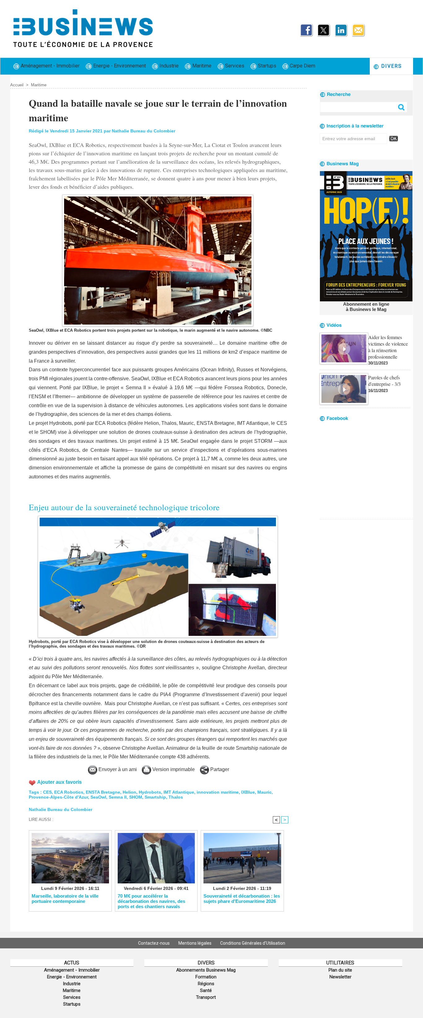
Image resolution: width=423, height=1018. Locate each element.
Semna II (118, 797)
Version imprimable (173, 769)
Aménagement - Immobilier (50, 66)
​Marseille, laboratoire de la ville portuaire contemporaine (65, 898)
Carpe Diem (302, 66)
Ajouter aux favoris (59, 782)
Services (234, 66)
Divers (390, 66)
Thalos (175, 797)
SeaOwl (98, 797)
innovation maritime (218, 792)
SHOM (135, 797)
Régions (206, 983)
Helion (129, 792)
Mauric (264, 792)
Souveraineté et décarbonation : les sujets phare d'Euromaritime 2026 (241, 898)
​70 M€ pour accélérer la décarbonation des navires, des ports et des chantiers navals (151, 901)
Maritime (201, 66)
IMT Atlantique (179, 792)
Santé (206, 990)
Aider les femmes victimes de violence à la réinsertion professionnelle (388, 347)
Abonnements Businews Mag (206, 970)
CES (47, 792)
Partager (219, 769)
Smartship (155, 797)
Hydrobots (150, 792)
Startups (266, 66)
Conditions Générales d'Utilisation (252, 943)
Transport (206, 997)
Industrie (168, 66)
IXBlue (248, 792)
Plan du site (340, 970)
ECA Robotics (68, 792)
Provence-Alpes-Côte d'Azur (58, 797)
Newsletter (340, 977)
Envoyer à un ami (117, 769)
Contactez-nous (154, 943)
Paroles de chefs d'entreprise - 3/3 (384, 380)
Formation (205, 977)
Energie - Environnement (119, 66)
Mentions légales (195, 943)
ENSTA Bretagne (103, 792)
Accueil (17, 85)
